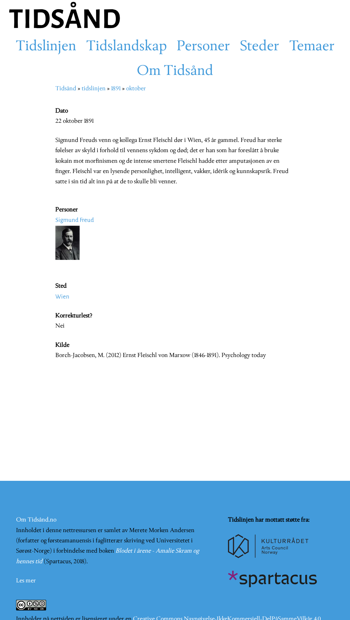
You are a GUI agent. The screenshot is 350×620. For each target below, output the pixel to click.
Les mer (26, 581)
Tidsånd (65, 88)
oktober (136, 88)
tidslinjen (94, 88)
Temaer (312, 46)
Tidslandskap (126, 46)
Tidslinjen (46, 46)
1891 (116, 88)
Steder (259, 46)
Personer (203, 46)
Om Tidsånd (175, 71)
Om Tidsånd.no (36, 520)
